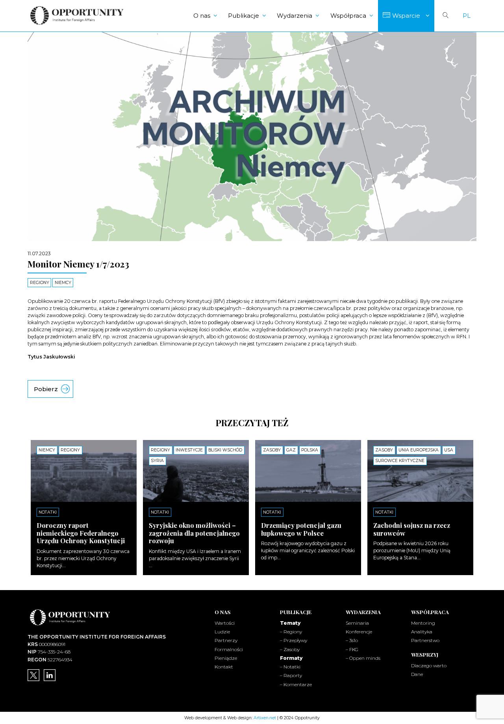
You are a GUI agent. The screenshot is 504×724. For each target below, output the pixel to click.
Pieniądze (226, 658)
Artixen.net (265, 717)
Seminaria (357, 623)
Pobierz (46, 389)
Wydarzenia (294, 15)
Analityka (421, 632)
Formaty (291, 658)
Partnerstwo (425, 640)
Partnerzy (226, 640)
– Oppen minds (363, 658)
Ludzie (222, 632)
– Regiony (291, 632)
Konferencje (359, 632)
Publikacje (243, 15)
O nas (201, 15)
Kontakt (224, 667)
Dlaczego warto (429, 665)
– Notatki (290, 667)
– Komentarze (296, 684)
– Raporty (291, 675)
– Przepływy (293, 640)
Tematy (290, 623)
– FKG (352, 649)
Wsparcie (406, 15)
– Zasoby (290, 649)
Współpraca (348, 15)
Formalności (229, 649)
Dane (417, 674)
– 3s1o (352, 640)
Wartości (225, 623)
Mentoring (423, 623)
